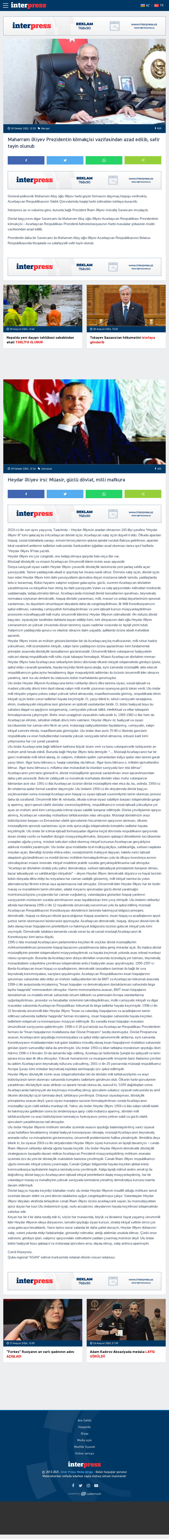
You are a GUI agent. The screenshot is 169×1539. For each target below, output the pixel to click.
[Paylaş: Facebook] (26, 160)
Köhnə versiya (84, 1453)
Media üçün (84, 1440)
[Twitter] (80, 1486)
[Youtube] (96, 1486)
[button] (143, 160)
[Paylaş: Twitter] (65, 160)
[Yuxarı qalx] (156, 1526)
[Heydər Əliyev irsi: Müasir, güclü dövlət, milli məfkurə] (84, 421)
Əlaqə (84, 1433)
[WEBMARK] (84, 1494)
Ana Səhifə (84, 1420)
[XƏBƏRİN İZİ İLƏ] (31, 5)
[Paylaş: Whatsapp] (104, 160)
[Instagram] (88, 1486)
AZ (148, 5)
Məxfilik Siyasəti (84, 1446)
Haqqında (84, 1427)
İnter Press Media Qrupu (77, 1472)
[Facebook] (73, 1486)
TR (161, 5)
